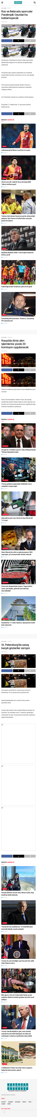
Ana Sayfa (3, 8)
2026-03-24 (4, 152)
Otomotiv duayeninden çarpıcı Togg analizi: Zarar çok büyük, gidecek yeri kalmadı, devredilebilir (16, 588)
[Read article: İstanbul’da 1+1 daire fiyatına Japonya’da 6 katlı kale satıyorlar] (18, 608)
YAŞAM (3, 1104)
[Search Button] (35, 2)
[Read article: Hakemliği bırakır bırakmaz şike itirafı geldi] (18, 272)
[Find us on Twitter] (4, 1112)
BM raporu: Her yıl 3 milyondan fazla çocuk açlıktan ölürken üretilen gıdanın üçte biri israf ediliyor (17, 997)
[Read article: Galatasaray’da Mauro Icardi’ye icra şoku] (18, 136)
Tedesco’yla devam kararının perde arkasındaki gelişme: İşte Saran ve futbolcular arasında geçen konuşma (18, 218)
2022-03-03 (4, 21)
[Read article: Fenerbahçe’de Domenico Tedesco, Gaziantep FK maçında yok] (18, 304)
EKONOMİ (17, 1102)
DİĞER (9, 1104)
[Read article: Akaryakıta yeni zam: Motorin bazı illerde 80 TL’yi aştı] (18, 503)
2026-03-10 (4, 257)
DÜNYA (9, 641)
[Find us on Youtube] (7, 1112)
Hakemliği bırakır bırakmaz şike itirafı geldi (16, 287)
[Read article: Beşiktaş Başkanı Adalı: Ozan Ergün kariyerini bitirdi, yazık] (18, 238)
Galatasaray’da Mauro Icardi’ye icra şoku (15, 150)
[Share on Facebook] (7, 40)
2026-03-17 (4, 186)
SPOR (9, 8)
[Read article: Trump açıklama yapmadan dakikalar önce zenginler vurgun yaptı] (18, 469)
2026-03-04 (4, 289)
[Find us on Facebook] (2, 1112)
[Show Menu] (2, 2)
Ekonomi (10, 337)
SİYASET (3, 1102)
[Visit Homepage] (18, 2)
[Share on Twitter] (18, 40)
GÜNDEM (10, 1102)
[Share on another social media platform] (30, 40)
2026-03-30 (4, 454)
